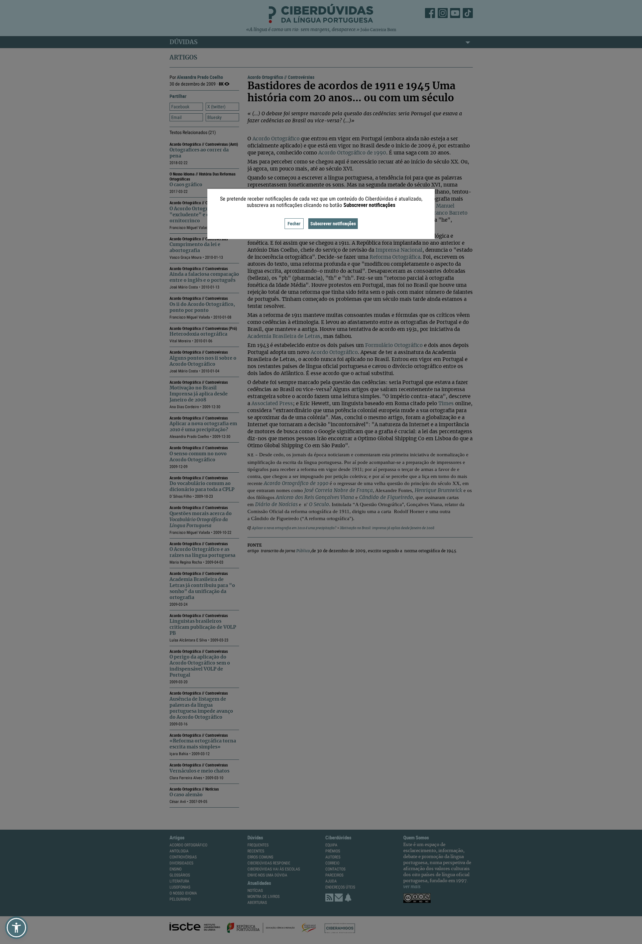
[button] (16, 927)
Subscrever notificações (333, 223)
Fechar (294, 223)
